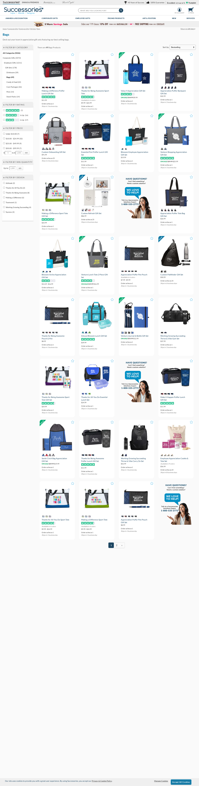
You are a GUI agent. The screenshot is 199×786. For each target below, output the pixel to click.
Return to (187, 29)
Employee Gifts (83, 18)
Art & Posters (149, 18)
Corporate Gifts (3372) (12, 58)
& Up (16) (24, 115)
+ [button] (4, 47)
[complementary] (99, 24)
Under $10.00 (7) (12, 134)
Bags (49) (10, 77)
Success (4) (10, 212)
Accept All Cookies (181, 782)
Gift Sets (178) (11, 68)
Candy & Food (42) (13, 82)
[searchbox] (100, 10)
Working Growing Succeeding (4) (18, 207)
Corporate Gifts (50, 18)
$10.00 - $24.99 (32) (14, 139)
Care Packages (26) (14, 87)
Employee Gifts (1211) (13, 63)
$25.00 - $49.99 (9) (14, 143)
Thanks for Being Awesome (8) (18, 193)
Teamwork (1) (11, 202)
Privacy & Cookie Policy (102, 781)
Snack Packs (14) (13, 97)
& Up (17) (24, 120)
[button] (11, 2)
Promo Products (116, 18)
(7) (21, 110)
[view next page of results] (122, 545)
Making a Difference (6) (15, 197)
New (174, 18)
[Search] (121, 10)
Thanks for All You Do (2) (15, 188)
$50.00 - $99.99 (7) (14, 148)
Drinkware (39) (12, 72)
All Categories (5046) (11, 53)
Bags (50, 47)
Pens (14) (10, 92)
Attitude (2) (10, 183)
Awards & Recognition (17, 18)
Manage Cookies (161, 781)
